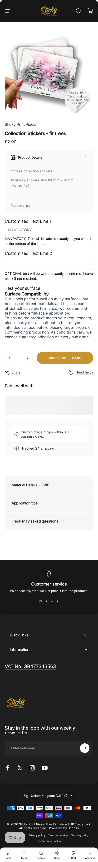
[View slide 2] (46, 601)
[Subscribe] (84, 748)
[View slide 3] (52, 601)
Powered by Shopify (64, 828)
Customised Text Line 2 (28, 253)
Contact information (49, 841)
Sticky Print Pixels (20, 124)
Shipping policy (80, 835)
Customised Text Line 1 (28, 221)
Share (15, 372)
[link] (30, 666)
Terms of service (58, 835)
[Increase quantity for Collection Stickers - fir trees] (28, 358)
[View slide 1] (40, 601)
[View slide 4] (57, 601)
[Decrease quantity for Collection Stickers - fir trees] (10, 358)
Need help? (84, 372)
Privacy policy (37, 835)
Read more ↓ (20, 205)
